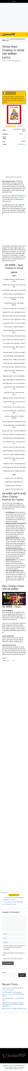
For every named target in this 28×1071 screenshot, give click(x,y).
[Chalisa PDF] (8, 34)
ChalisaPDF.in (21, 144)
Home (3, 39)
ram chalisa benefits (14, 895)
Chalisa (7, 39)
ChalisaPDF (10, 1065)
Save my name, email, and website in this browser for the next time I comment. (14, 947)
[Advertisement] (14, 17)
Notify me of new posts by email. (12, 958)
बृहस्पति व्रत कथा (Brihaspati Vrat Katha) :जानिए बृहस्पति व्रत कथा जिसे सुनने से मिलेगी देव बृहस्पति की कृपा (13, 1004)
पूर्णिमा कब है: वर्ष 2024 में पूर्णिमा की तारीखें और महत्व (14, 1008)
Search (4, 972)
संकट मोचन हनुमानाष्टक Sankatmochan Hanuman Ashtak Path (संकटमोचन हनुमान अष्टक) (13, 994)
